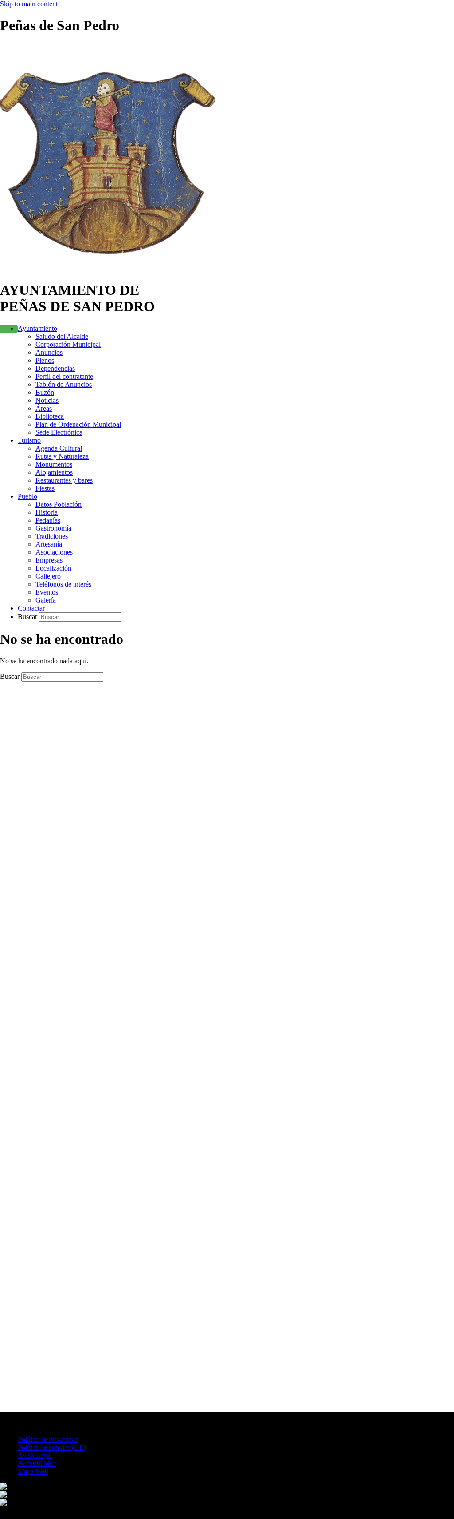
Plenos (44, 360)
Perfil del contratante (64, 376)
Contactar (31, 608)
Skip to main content (29, 4)
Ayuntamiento (37, 328)
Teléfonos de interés (63, 584)
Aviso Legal (35, 1455)
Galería (45, 600)
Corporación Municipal (68, 344)
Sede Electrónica (58, 432)
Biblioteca (49, 416)
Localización (53, 568)
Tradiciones (51, 536)
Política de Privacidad (48, 1439)
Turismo (29, 440)
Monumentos (53, 464)
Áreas (43, 408)
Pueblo (27, 496)
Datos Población (58, 504)
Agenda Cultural (58, 448)
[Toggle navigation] (9, 329)
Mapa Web (33, 1471)
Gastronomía (53, 528)
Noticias (47, 400)
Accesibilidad (37, 1463)
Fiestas (45, 488)
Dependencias (55, 368)
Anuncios (49, 352)
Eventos (46, 592)
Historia (46, 512)
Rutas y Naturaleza (62, 456)
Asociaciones (54, 552)
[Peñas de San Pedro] (113, 268)
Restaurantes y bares (64, 480)
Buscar (28, 616)
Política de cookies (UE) (52, 1447)
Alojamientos (54, 472)
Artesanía (48, 544)
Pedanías (47, 520)
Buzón (44, 392)
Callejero (48, 576)
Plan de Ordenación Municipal (78, 424)
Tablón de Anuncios (63, 384)
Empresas (49, 560)
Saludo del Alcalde (61, 336)
